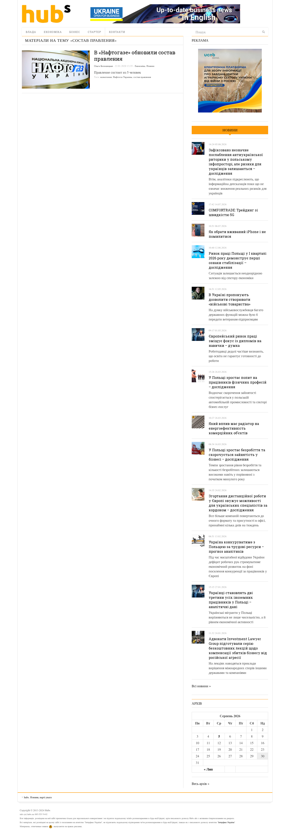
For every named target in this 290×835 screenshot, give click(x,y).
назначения (106, 77)
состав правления (142, 77)
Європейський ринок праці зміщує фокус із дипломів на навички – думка (235, 341)
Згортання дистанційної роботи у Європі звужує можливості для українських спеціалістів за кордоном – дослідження (238, 503)
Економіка (53, 32)
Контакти (117, 32)
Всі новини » (201, 686)
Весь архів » (200, 783)
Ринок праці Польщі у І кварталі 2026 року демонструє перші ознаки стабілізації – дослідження (237, 260)
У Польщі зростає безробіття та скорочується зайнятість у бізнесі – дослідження (237, 454)
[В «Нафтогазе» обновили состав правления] (56, 70)
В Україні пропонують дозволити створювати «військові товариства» (229, 299)
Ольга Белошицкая (103, 65)
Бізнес (74, 32)
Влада (31, 32)
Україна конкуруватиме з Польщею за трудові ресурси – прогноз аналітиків (236, 547)
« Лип (208, 769)
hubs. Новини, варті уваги (46, 13)
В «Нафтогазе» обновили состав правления (134, 55)
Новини (150, 65)
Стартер (94, 32)
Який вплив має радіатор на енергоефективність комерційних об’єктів (234, 428)
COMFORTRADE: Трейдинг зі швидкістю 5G (233, 212)
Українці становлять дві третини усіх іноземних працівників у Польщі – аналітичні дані (231, 599)
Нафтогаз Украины (122, 77)
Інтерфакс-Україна (226, 822)
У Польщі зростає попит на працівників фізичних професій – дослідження (237, 382)
